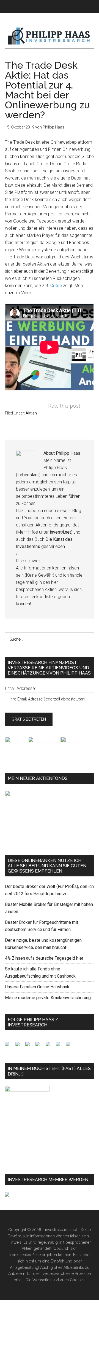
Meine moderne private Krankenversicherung (48, 997)
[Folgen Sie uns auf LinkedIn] (29, 1046)
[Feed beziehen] (39, 1046)
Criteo (56, 285)
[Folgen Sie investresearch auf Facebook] (9, 1046)
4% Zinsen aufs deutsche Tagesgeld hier (44, 958)
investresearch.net (49, 36)
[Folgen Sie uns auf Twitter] (19, 1046)
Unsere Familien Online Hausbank (37, 986)
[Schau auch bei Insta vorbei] (60, 1046)
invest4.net (60, 532)
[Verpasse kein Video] (50, 1046)
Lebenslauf (28, 474)
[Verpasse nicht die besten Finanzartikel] (70, 1046)
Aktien (31, 413)
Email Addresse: (20, 688)
